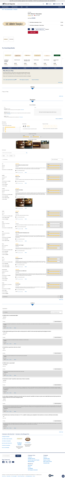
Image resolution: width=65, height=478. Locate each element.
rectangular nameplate (5, 436)
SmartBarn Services (31, 458)
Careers (34, 476)
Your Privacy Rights (14, 476)
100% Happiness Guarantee (24, 79)
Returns (29, 466)
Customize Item (40, 29)
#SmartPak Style (46, 463)
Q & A (55, 68)
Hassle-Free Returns (35, 79)
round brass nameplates (6, 445)
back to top (60, 82)
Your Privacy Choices (22, 476)
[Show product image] (14, 24)
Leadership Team (46, 458)
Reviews (40, 68)
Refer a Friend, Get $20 (47, 461)
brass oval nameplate (5, 447)
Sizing (25, 68)
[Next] (62, 58)
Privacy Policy (8, 476)
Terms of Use (4, 476)
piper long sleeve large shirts (7, 443)
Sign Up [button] (18, 455)
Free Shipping (30, 468)
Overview (10, 68)
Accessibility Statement (29, 476)
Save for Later (37, 15)
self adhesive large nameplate (7, 438)
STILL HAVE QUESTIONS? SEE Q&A (9, 79)
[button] (43, 4)
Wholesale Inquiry (31, 461)
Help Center (30, 465)
